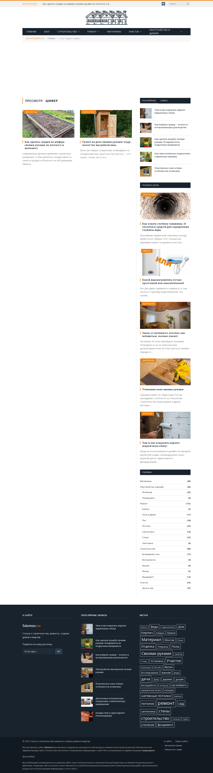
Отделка (147, 646)
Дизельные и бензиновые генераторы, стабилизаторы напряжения (110, 701)
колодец (169, 690)
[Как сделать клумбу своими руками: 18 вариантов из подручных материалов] (146, 142)
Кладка (160, 632)
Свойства (178, 654)
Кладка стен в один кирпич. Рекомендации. (110, 714)
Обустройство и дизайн (159, 31)
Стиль (144, 661)
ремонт (166, 703)
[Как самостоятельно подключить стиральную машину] (146, 157)
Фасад (145, 571)
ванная (166, 672)
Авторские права (173, 745)
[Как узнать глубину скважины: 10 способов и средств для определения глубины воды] (165, 206)
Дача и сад (31, 112)
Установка (157, 661)
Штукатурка (146, 667)
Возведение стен (151, 554)
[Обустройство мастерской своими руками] (87, 672)
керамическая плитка (151, 690)
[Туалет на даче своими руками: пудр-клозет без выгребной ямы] (106, 124)
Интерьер (147, 413)
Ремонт (92, 31)
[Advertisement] (106, 69)
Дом (181, 627)
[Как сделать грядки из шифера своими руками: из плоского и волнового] (48, 124)
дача (145, 678)
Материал (151, 639)
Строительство (67, 31)
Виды (154, 627)
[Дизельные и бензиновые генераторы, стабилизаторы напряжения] (87, 702)
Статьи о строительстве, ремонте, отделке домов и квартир (60, 741)
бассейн (157, 667)
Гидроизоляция (168, 627)
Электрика (147, 543)
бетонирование (149, 672)
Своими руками (156, 653)
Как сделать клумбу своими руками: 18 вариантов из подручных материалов (170, 142)
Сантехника (148, 531)
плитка (177, 696)
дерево (167, 679)
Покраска (163, 646)
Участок (134, 31)
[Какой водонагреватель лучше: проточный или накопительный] (165, 262)
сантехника (148, 711)
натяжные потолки (156, 696)
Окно (180, 640)
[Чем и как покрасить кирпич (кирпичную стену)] (146, 113)
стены (164, 710)
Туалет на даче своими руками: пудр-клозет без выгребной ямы (106, 143)
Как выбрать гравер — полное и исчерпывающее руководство (171, 126)
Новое (164, 100)
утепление (147, 725)
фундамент (165, 725)
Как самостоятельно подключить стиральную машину (172, 155)
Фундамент (148, 577)
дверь (156, 679)
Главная (31, 31)
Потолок (146, 526)
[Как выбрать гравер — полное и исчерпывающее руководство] (146, 128)
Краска (171, 633)
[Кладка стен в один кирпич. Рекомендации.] (87, 716)
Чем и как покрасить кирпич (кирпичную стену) (170, 111)
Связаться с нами (173, 749)
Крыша (145, 565)
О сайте (168, 741)
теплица (176, 719)
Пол (144, 520)
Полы (175, 646)
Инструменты (149, 559)
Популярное (149, 100)
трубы (185, 719)
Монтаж (169, 640)
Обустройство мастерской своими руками (114, 671)
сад (181, 703)
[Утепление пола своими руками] (165, 371)
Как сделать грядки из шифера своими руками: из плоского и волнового (77, 3)
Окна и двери (149, 514)
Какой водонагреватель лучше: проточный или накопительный (163, 281)
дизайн (180, 679)
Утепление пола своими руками (163, 389)
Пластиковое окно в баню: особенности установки (168, 169)
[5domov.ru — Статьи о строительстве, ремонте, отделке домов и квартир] (106, 17)
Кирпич (147, 633)
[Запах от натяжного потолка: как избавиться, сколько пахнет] (165, 315)
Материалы (114, 31)
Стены (145, 537)
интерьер (164, 685)
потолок (147, 703)
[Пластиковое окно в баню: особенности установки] (146, 171)
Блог (47, 31)
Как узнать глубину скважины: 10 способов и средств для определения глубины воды (165, 227)
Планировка (148, 498)
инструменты (148, 685)
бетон (169, 667)
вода (176, 672)
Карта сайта (182, 741)
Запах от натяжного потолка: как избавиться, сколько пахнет (163, 334)
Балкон (145, 509)
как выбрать (179, 685)
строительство (155, 718)
